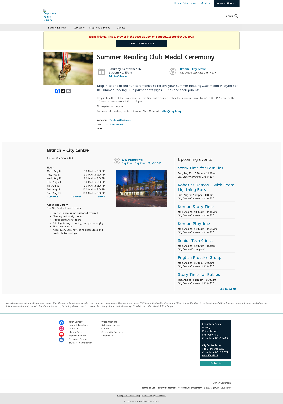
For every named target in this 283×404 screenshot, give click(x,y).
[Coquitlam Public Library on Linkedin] (61, 339)
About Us (73, 328)
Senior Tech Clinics (195, 240)
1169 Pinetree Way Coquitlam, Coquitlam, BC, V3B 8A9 (142, 161)
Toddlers (114, 120)
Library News (75, 332)
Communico (161, 395)
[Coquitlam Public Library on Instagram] (61, 328)
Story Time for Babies (199, 274)
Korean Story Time (196, 206)
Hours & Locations (78, 325)
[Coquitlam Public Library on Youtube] (61, 334)
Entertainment (116, 124)
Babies (127, 120)
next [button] (101, 196)
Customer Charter (78, 339)
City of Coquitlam (222, 383)
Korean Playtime (194, 223)
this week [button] (76, 196)
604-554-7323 (210, 355)
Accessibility (148, 395)
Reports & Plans (77, 335)
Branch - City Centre (193, 69)
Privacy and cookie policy (128, 395)
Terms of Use (148, 387)
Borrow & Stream (57, 27)
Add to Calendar (118, 76)
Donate (121, 27)
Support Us (107, 335)
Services (78, 27)
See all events (228, 289)
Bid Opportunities (110, 325)
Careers (105, 328)
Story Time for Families (200, 168)
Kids (121, 120)
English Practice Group (200, 257)
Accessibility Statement (190, 387)
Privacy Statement (166, 387)
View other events (141, 43)
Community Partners (112, 332)
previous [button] (53, 196)
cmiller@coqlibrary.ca (172, 111)
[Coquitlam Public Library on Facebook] (61, 322)
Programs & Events (99, 27)
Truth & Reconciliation (80, 342)
